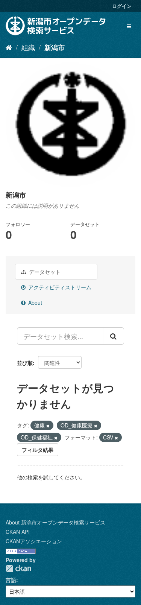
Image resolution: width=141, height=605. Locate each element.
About (34, 302)
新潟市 (54, 47)
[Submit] (114, 336)
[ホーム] (9, 47)
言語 (11, 580)
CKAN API (18, 531)
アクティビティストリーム (59, 287)
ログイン (122, 5)
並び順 (25, 362)
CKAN (18, 568)
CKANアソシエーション (34, 541)
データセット (44, 271)
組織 (28, 47)
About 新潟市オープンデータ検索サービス (55, 522)
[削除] (48, 426)
